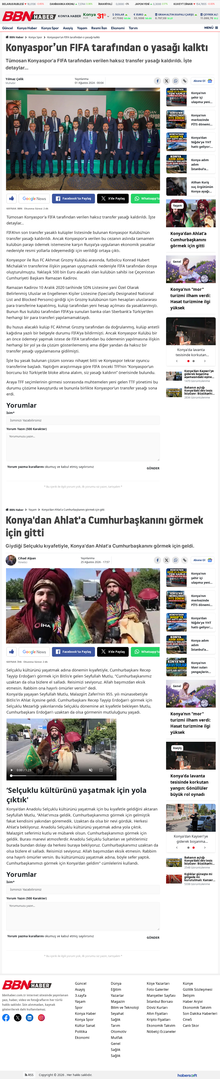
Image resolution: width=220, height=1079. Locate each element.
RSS (30, 1075)
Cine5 (187, 1019)
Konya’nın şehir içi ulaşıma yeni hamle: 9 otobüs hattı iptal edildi (200, 97)
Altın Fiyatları (157, 1013)
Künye (188, 983)
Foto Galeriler (158, 989)
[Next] (205, 359)
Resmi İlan (99, 28)
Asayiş (68, 28)
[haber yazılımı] (187, 1075)
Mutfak (117, 1037)
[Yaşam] (191, 213)
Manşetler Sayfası (161, 995)
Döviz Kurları (157, 1007)
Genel (115, 1043)
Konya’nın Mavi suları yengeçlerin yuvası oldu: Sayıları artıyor (202, 667)
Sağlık (116, 1019)
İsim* (10, 413)
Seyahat (117, 1013)
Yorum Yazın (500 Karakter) (26, 429)
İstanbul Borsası (160, 1001)
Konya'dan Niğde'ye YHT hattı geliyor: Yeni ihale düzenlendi (201, 142)
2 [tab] (193, 361)
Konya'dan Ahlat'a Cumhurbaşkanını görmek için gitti (188, 240)
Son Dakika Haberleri (200, 1013)
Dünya (116, 983)
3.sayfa (80, 995)
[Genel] (191, 269)
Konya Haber (27, 28)
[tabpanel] (193, 341)
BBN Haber (16, 37)
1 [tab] (188, 361)
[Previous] (176, 359)
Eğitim (116, 989)
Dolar (119, 14)
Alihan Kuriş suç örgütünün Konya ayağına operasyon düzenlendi (202, 187)
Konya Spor (50, 28)
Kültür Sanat (85, 1025)
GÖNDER (153, 468)
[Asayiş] (191, 755)
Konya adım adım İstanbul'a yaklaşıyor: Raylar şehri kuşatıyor (200, 164)
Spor (79, 1007)
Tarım (133, 28)
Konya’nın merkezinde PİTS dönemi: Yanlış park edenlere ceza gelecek (201, 120)
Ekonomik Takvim (161, 1025)
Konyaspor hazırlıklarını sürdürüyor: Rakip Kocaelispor (193, 352)
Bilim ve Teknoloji (125, 1007)
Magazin (118, 1001)
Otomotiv (118, 1031)
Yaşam (82, 28)
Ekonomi (118, 28)
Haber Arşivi (193, 1001)
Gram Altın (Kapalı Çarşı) (176, 14)
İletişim (189, 995)
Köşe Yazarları (158, 983)
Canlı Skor (191, 1025)
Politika (81, 1031)
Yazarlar (117, 995)
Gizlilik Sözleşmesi (197, 989)
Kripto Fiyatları (158, 1019)
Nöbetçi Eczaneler (161, 1031)
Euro (139, 14)
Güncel (7, 28)
